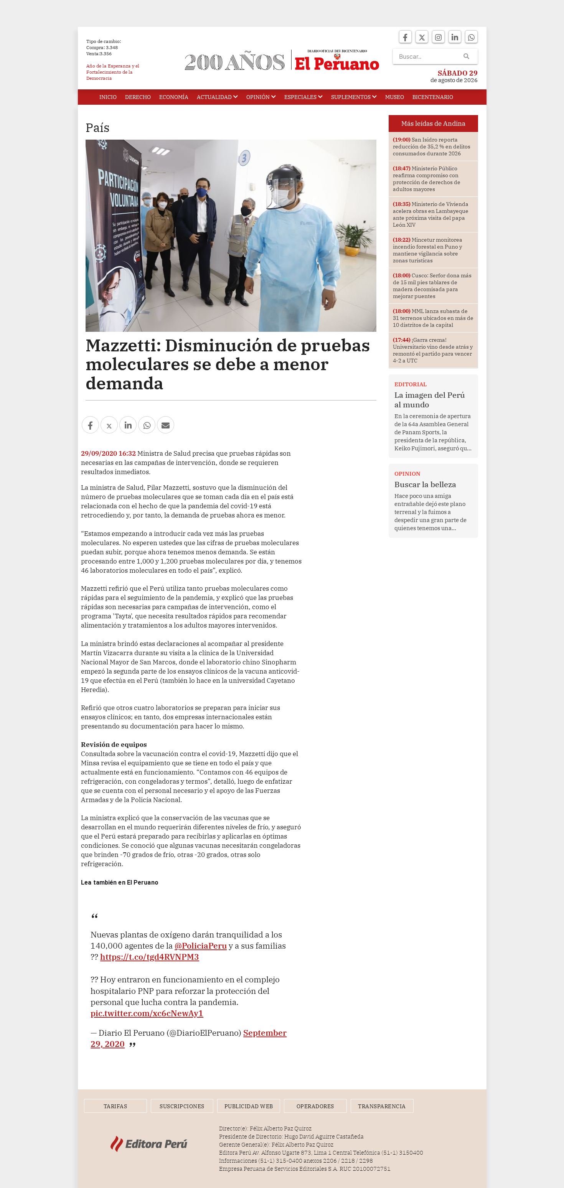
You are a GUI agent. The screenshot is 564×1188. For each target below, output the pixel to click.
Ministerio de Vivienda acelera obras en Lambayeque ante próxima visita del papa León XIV (430, 214)
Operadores (315, 1106)
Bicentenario (432, 97)
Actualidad (214, 97)
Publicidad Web (248, 1106)
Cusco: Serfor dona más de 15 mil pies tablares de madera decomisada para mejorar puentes (432, 286)
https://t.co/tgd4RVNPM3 (149, 956)
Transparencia (382, 1106)
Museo (394, 97)
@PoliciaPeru (201, 945)
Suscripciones (182, 1106)
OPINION (407, 473)
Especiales (300, 97)
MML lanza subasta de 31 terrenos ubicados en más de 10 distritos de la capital (433, 318)
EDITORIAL (410, 384)
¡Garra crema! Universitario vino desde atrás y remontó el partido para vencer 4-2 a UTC (433, 350)
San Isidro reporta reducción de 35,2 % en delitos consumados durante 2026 (431, 146)
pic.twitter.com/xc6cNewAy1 (147, 1013)
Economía (173, 97)
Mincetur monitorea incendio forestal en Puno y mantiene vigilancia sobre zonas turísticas (427, 250)
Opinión (258, 97)
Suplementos (351, 97)
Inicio (108, 97)
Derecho (138, 97)
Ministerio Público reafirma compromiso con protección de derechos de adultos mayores (426, 179)
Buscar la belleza (425, 484)
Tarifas (115, 1106)
